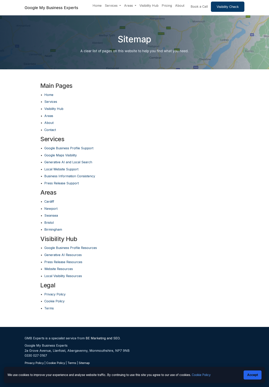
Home (97, 5)
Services (50, 102)
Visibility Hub (149, 5)
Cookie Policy (54, 301)
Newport (51, 209)
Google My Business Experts (51, 7)
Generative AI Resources (63, 255)
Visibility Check (228, 7)
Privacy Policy (55, 294)
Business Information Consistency (69, 176)
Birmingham (53, 229)
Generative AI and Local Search (68, 162)
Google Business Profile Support (68, 148)
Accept (252, 375)
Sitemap (84, 363)
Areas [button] (129, 5)
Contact (50, 130)
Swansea (51, 215)
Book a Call (199, 6)
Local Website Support (61, 169)
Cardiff (49, 201)
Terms (49, 308)
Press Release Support (61, 183)
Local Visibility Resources (63, 276)
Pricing (167, 5)
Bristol (49, 223)
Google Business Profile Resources (70, 248)
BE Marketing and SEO (103, 338)
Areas (48, 116)
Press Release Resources (63, 262)
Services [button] (112, 5)
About (179, 5)
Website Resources (58, 269)
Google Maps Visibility (60, 155)
